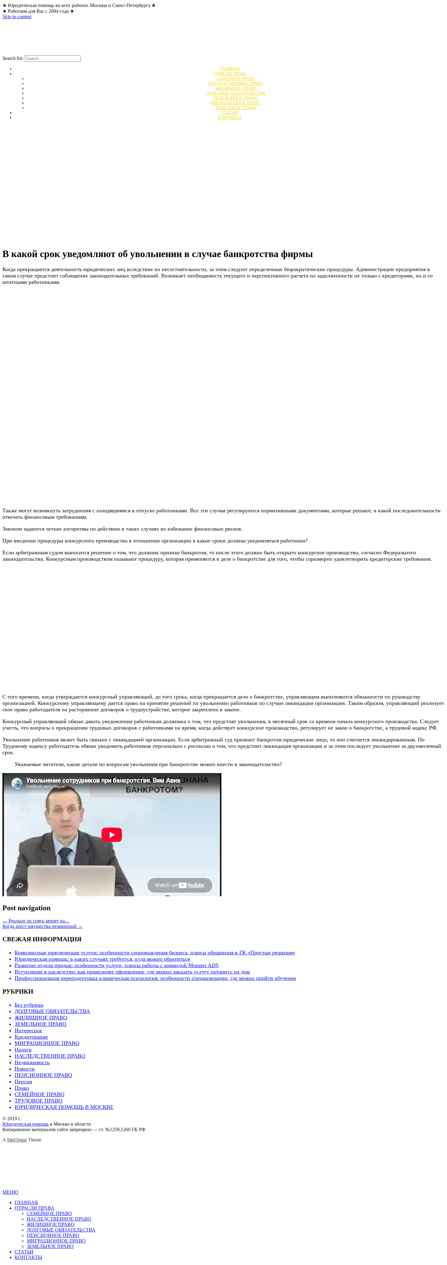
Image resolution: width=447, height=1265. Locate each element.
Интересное (28, 1030)
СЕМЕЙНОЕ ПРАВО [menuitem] (49, 1213)
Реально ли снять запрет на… (36, 920)
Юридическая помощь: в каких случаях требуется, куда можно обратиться (102, 959)
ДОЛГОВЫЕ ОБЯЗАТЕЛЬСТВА (52, 1011)
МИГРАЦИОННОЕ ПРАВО (47, 1043)
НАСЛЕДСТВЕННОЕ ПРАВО (50, 1056)
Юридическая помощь (25, 1124)
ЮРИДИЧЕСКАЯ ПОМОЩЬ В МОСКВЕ (64, 1107)
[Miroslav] (81, 52)
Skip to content (16, 16)
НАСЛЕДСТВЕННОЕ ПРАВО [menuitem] (59, 1218)
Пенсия (23, 1082)
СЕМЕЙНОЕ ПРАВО (39, 1094)
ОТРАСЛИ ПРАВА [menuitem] (34, 1208)
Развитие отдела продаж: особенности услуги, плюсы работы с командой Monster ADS (117, 965)
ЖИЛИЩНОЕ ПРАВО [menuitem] (50, 1224)
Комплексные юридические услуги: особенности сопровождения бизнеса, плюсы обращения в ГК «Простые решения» (155, 953)
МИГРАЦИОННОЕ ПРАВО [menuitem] (56, 1240)
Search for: (12, 58)
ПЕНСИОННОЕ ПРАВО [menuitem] (53, 1235)
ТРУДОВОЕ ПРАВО (38, 1101)
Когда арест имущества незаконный (42, 926)
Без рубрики (29, 1005)
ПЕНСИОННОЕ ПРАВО (43, 1075)
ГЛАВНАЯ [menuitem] (26, 1202)
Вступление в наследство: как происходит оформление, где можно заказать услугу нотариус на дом (132, 972)
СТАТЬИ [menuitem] (24, 1251)
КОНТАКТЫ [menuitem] (28, 1257)
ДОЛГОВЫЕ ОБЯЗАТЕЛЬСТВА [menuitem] (61, 1229)
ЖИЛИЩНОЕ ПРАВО (41, 1018)
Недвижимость (32, 1062)
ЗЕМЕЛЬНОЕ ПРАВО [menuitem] (50, 1246)
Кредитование (31, 1037)
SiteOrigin (17, 1139)
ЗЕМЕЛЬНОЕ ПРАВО (40, 1024)
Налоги (23, 1050)
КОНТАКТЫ (229, 117)
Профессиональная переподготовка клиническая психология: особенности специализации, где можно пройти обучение (155, 978)
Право (22, 1088)
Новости (25, 1069)
